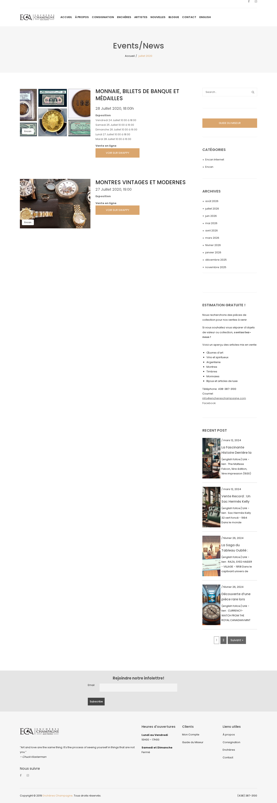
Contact (228, 757)
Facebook (209, 403)
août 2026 (211, 201)
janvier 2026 (213, 252)
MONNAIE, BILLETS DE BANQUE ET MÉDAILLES (137, 95)
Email (91, 685)
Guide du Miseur (192, 742)
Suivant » (237, 640)
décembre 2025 (216, 260)
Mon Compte (190, 734)
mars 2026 (212, 238)
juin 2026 (211, 216)
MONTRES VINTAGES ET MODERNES (141, 182)
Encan (27, 131)
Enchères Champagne (58, 796)
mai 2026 (211, 223)
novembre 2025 (215, 267)
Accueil (130, 56)
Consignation (231, 742)
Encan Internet (214, 159)
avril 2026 (211, 230)
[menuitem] (66, 17)
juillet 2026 (212, 209)
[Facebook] (249, 4)
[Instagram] (256, 4)
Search (253, 92)
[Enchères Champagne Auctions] (37, 17)
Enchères (229, 750)
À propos (229, 734)
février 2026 (213, 245)
